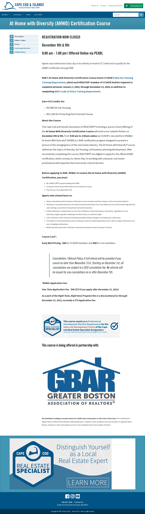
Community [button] (17, 15)
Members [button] (5, 15)
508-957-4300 (67, 502)
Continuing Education (22, 48)
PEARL (128, 135)
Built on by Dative (87, 511)
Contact (103, 5)
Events (28, 15)
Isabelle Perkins (20, 52)
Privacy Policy (66, 511)
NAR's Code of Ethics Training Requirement (77, 91)
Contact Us (78, 502)
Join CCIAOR (38, 15)
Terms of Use (75, 511)
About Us (94, 5)
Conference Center (115, 5)
